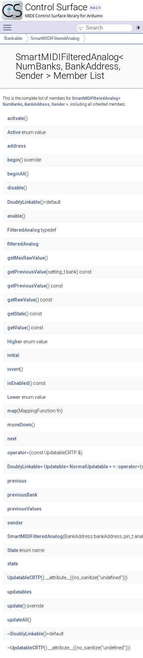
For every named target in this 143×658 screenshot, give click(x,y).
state (12, 563)
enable (14, 216)
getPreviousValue (26, 271)
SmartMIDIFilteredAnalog (55, 38)
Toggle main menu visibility (9, 27)
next (11, 438)
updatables (19, 592)
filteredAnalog (23, 244)
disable (15, 187)
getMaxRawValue (26, 258)
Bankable (13, 38)
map (12, 410)
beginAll (16, 173)
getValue (17, 327)
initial (13, 355)
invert (13, 369)
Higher (14, 341)
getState (16, 313)
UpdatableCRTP (24, 577)
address (16, 146)
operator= (18, 452)
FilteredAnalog (23, 230)
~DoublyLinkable (25, 633)
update (14, 605)
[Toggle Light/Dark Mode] (138, 27)
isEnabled (18, 383)
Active (14, 132)
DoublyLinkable (23, 202)
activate (15, 118)
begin (13, 160)
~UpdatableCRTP (25, 647)
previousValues (24, 508)
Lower (14, 397)
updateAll (17, 619)
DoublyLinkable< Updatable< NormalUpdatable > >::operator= (73, 466)
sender (15, 522)
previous (17, 481)
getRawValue (21, 299)
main (95, 7)
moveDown (19, 424)
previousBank (22, 494)
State (12, 550)
